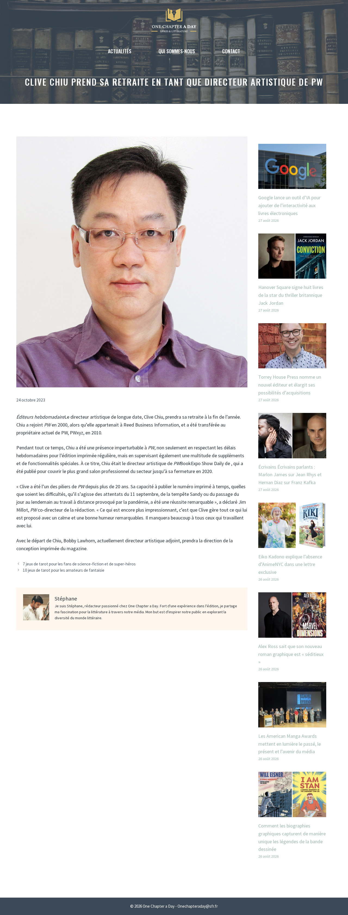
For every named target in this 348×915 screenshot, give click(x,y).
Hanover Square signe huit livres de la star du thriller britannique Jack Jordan (290, 295)
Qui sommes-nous (177, 51)
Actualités (119, 51)
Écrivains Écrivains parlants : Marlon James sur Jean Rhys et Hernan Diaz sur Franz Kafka (290, 475)
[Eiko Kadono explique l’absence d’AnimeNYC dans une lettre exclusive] (292, 544)
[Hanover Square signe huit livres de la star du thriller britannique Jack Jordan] (292, 275)
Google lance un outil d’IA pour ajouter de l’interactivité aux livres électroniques (289, 205)
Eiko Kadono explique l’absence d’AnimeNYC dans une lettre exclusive (290, 564)
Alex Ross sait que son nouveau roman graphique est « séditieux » (291, 654)
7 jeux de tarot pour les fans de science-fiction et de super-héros (79, 564)
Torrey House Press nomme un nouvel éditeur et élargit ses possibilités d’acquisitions (289, 385)
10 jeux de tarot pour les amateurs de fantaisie (63, 570)
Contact (231, 51)
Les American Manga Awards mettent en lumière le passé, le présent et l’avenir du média (289, 744)
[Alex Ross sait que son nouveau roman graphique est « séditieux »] (292, 633)
